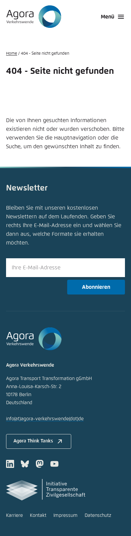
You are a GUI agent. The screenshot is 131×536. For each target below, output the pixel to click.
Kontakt (38, 515)
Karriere (14, 515)
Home (11, 54)
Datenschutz (98, 515)
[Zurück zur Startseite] (33, 16)
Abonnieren (96, 287)
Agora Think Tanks (33, 441)
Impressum (65, 515)
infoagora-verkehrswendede (45, 419)
